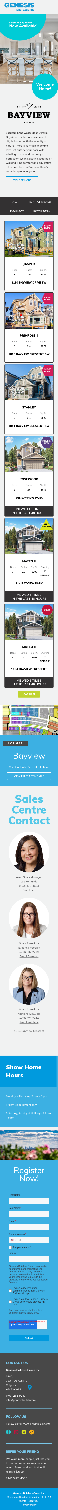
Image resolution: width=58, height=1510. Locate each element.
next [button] (54, 49)
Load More (29, 694)
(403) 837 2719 (29, 952)
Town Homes (41, 210)
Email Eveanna (29, 956)
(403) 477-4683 (29, 886)
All (14, 201)
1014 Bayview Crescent (29, 1031)
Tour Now (17, 210)
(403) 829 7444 (29, 1018)
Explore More (22, 180)
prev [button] (3, 49)
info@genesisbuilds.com (21, 1400)
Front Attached (39, 201)
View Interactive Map (29, 776)
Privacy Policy (29, 1504)
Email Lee (29, 890)
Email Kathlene (29, 1022)
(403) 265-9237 (16, 1395)
